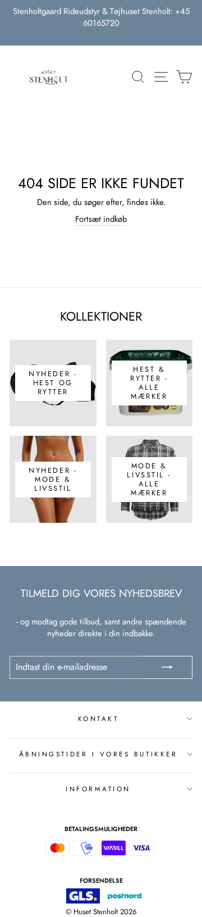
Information (98, 788)
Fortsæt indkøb (101, 219)
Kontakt (98, 718)
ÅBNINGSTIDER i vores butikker (98, 754)
